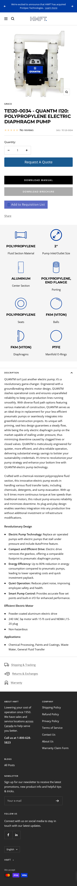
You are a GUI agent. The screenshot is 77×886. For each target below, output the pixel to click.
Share (7, 216)
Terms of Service (52, 727)
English (10, 849)
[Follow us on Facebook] (8, 835)
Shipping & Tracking (23, 665)
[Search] (12, 18)
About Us (47, 741)
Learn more (51, 8)
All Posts (9, 765)
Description (11, 372)
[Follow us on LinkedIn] (16, 835)
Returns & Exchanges (25, 673)
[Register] (57, 801)
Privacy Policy (50, 721)
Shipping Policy (51, 707)
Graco (8, 103)
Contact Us (48, 734)
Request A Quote (38, 162)
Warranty (16, 682)
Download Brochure (38, 191)
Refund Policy (50, 714)
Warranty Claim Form (55, 748)
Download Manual (38, 180)
